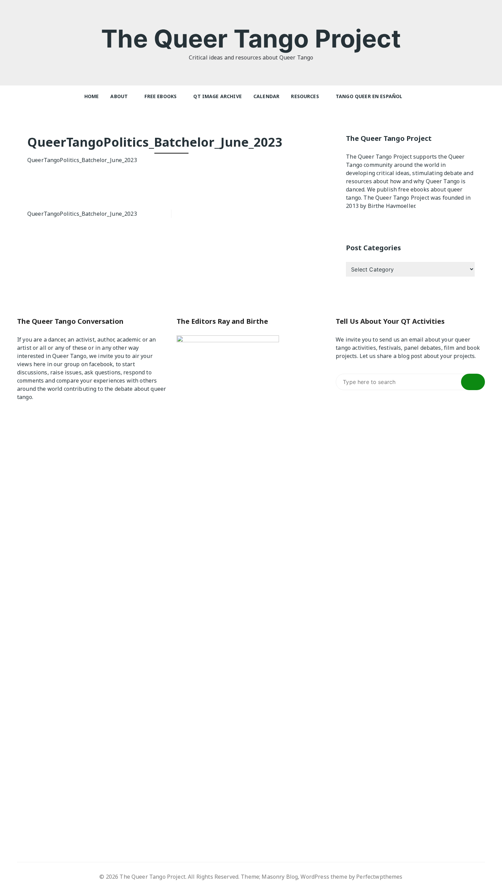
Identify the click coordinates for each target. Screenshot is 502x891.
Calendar (266, 96)
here (39, 364)
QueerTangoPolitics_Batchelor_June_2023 (82, 160)
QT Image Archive (217, 96)
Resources (305, 96)
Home (91, 96)
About (119, 96)
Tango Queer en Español (369, 96)
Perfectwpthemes (379, 876)
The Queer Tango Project (251, 38)
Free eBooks (160, 96)
